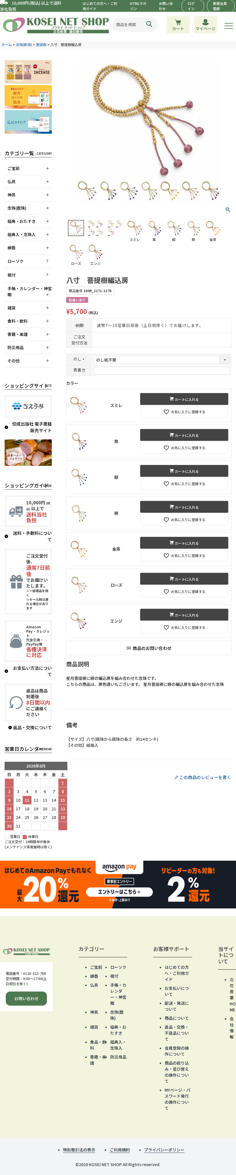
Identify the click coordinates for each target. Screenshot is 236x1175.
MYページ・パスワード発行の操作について (177, 1099)
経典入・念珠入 (118, 1045)
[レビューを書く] (148, 777)
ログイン (191, 6)
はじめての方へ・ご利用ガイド (177, 973)
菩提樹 (41, 44)
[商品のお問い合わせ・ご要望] (149, 647)
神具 (94, 1012)
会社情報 (232, 1028)
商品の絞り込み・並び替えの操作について (177, 1072)
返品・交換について (32, 727)
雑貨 (94, 1027)
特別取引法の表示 (79, 1150)
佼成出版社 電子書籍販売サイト (32, 427)
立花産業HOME (233, 995)
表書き (79, 370)
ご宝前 (96, 967)
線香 (94, 976)
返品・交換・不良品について (177, 1033)
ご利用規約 (120, 1150)
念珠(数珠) (24, 44)
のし (79, 359)
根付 (11, 275)
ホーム (6, 44)
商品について (177, 1018)
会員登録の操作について (177, 1051)
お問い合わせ (26, 998)
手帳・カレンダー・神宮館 (118, 994)
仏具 (94, 985)
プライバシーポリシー (164, 1150)
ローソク (15, 261)
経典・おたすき (118, 1030)
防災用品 (118, 1057)
